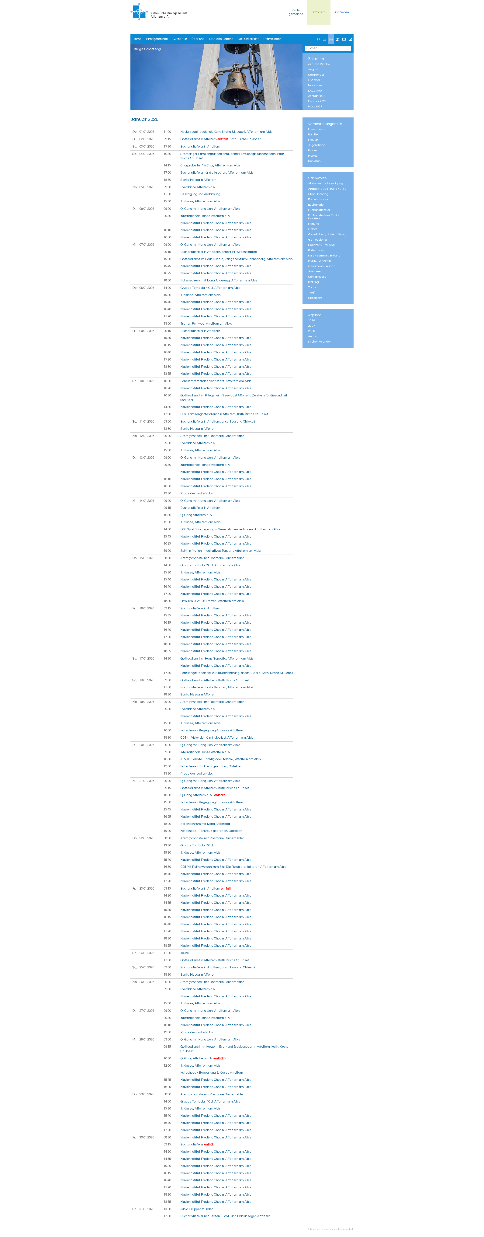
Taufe (312, 287)
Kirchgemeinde (296, 12)
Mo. (134, 187)
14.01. (146, 501)
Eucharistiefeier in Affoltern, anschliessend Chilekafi (217, 421)
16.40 (167, 309)
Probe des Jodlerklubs (196, 493)
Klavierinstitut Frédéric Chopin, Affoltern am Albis (215, 223)
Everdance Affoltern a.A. (198, 187)
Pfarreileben (272, 39)
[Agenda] (331, 39)
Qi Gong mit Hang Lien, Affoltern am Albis (210, 209)
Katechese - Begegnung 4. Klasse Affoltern (211, 730)
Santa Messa (317, 276)
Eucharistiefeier (319, 209)
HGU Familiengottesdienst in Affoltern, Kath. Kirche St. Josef (224, 414)
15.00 (167, 259)
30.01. (146, 1137)
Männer (313, 155)
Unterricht (315, 297)
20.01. (146, 745)
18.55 (167, 373)
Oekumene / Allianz (321, 266)
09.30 (167, 187)
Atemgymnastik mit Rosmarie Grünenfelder (212, 436)
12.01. (146, 436)
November (315, 85)
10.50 (167, 237)
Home (137, 39)
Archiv (312, 336)
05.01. (146, 187)
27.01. (146, 1010)
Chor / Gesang (318, 194)
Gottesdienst (317, 239)
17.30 (167, 146)
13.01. (146, 457)
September (316, 74)
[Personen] (337, 39)
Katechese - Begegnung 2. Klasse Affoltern (211, 1072)
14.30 (167, 407)
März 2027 (315, 106)
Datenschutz (313, 1229)
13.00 (167, 1209)
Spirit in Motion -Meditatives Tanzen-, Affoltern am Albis (220, 550)
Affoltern (319, 12)
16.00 (167, 730)
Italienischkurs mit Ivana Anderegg (205, 824)
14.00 (167, 288)
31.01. (146, 1209)
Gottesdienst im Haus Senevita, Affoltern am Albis (217, 658)
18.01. (146, 680)
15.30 (167, 201)
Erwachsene (316, 129)
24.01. (146, 953)
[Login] (350, 39)
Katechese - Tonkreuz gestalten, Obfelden (211, 766)
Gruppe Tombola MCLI (196, 845)
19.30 (167, 493)
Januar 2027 (316, 95)
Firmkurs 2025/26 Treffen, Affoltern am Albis (212, 601)
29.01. (146, 1094)
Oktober (314, 80)
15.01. (146, 558)
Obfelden (342, 12)
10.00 (167, 381)
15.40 (167, 302)
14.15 (167, 165)
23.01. (146, 888)
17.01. (146, 658)
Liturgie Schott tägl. (147, 49)
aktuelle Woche (319, 64)
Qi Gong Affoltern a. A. (196, 515)
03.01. (146, 146)
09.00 (167, 209)
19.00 (167, 323)
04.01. (146, 154)
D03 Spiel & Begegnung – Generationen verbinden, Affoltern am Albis (230, 529)
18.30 (167, 180)
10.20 (167, 388)
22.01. (146, 838)
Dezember (315, 90)
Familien (314, 134)
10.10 (167, 230)
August (313, 69)
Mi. (134, 244)
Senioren (314, 160)
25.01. (146, 967)
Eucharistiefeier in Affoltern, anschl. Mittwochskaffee (218, 252)
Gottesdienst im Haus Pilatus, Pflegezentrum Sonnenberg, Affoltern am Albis (236, 259)
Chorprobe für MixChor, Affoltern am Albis (210, 165)
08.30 (167, 558)
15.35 (167, 338)
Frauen (313, 139)
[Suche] (318, 39)
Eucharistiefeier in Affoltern (200, 146)
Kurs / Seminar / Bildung (324, 255)
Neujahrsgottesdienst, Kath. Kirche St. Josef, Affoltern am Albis (226, 132)
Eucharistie (316, 204)
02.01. (146, 139)
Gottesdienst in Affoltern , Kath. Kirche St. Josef (220, 139)
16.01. (146, 608)
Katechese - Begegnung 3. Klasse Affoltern (211, 802)
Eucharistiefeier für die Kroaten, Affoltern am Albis (217, 172)
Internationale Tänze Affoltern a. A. (205, 216)
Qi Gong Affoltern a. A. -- (203, 795)
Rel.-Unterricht (248, 39)
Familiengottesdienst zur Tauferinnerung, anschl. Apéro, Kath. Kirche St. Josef (236, 673)
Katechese (316, 250)
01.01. (146, 132)
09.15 (167, 139)
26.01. (146, 982)
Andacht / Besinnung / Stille (327, 188)
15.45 (167, 266)
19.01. (146, 702)
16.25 (167, 273)
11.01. (146, 421)
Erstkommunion (319, 199)
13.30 (167, 845)
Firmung (313, 223)
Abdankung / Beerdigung (325, 183)
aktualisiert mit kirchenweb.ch (338, 1229)
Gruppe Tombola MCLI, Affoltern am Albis (210, 288)
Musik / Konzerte (319, 260)
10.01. (146, 381)
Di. (134, 209)
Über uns (198, 39)
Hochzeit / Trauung (321, 244)
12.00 (167, 522)
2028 (311, 331)
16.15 (167, 345)
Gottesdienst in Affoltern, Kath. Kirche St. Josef (214, 680)
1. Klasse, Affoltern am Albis (200, 201)
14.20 (167, 895)
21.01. (146, 781)
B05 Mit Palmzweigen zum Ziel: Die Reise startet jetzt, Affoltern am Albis (233, 867)
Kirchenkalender (319, 341)
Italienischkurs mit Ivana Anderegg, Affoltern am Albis (218, 280)
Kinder (312, 150)
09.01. (146, 331)
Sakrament (316, 271)
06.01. (146, 209)
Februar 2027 (317, 101)
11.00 (167, 132)
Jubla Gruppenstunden (196, 1209)
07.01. (146, 244)
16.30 (167, 759)
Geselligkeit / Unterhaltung (327, 234)
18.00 (167, 280)
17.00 (167, 172)
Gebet (312, 229)
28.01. (146, 1039)
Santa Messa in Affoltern (198, 180)
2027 (311, 325)
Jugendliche (316, 145)
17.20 (167, 316)
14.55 (167, 902)
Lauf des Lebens (221, 39)
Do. (134, 132)
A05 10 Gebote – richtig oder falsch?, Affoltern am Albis (220, 759)
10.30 (167, 154)
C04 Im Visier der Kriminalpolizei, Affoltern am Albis (216, 737)
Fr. (134, 139)
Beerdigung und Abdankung (200, 194)
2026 (311, 320)
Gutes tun (179, 39)
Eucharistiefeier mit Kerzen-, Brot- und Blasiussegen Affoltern (225, 1216)
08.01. (146, 288)
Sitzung (313, 282)
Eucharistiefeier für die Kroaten (323, 217)
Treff (311, 292)
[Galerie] (344, 39)
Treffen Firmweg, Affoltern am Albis (206, 323)
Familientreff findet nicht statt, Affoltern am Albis (215, 381)
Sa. (134, 146)
